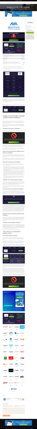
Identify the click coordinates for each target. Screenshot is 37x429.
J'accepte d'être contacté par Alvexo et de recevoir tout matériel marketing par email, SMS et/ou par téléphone (9, 303)
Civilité (4, 294)
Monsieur (8, 294)
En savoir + (9, 50)
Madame (10, 294)
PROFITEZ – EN (30, 32)
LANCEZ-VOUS (20, 250)
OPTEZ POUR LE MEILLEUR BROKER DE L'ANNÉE (14, 95)
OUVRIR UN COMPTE (12, 316)
